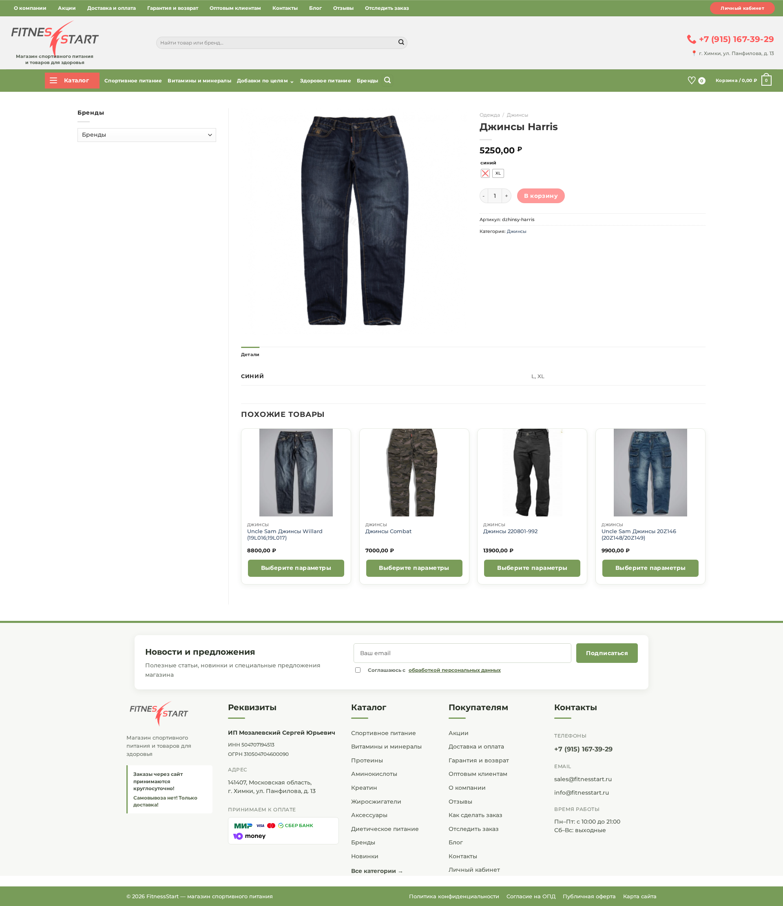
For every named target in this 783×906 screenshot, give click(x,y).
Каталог (368, 707)
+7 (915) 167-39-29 (583, 749)
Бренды (367, 81)
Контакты (285, 8)
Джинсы (517, 115)
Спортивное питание (133, 81)
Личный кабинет (742, 8)
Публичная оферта (589, 896)
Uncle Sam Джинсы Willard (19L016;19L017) (285, 534)
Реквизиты (252, 707)
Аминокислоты (374, 774)
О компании (30, 8)
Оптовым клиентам (235, 8)
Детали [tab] (250, 354)
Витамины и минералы (199, 81)
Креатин (364, 787)
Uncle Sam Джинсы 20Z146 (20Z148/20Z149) (639, 534)
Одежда (490, 115)
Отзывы (343, 8)
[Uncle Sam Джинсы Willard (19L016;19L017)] (296, 472)
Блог (315, 8)
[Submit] (401, 43)
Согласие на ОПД (531, 896)
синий (488, 163)
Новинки (364, 856)
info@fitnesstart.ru (581, 792)
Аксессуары (369, 815)
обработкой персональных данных (455, 670)
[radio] (485, 173)
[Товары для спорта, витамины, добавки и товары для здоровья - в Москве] (54, 39)
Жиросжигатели (376, 801)
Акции (67, 8)
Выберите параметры (296, 568)
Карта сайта (640, 896)
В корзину (541, 196)
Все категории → (377, 871)
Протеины (367, 760)
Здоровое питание (325, 81)
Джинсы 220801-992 (510, 531)
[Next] (705, 509)
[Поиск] (387, 80)
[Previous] (241, 509)
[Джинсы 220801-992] (532, 472)
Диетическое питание (385, 829)
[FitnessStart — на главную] (169, 714)
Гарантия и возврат (172, 8)
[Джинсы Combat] (414, 472)
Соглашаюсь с (434, 670)
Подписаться (607, 653)
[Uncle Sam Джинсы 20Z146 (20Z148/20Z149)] (651, 472)
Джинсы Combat (388, 531)
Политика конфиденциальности (454, 896)
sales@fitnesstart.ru (583, 779)
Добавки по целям (265, 81)
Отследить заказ (387, 8)
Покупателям (478, 707)
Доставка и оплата (111, 8)
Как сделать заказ (475, 815)
